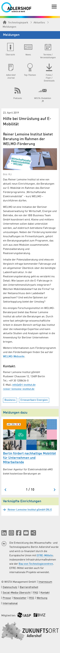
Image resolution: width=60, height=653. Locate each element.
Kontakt (45, 592)
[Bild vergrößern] (30, 159)
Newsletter (20, 598)
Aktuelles (39, 22)
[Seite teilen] (33, 533)
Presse (7, 598)
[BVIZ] (39, 615)
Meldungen (9, 27)
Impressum (45, 582)
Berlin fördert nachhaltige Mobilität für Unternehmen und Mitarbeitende (29, 458)
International (10, 603)
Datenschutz (10, 587)
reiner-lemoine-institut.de (18, 389)
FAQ (35, 592)
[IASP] (24, 615)
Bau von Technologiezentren (36, 564)
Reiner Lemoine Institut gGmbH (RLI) (29, 509)
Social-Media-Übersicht (16, 592)
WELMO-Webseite (13, 356)
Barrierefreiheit (29, 587)
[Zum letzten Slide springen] (5, 489)
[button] (4, 533)
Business (10, 400)
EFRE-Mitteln (45, 555)
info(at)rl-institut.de (24, 385)
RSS (31, 598)
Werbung (42, 598)
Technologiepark (18, 22)
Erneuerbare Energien (34, 400)
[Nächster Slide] (54, 489)
